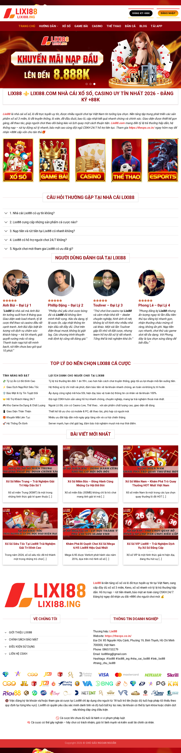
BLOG (143, 26)
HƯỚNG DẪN (47, 26)
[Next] (173, 59)
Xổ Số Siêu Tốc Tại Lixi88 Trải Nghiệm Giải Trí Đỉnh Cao (30, 545)
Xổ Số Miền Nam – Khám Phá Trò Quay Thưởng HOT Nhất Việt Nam (150, 483)
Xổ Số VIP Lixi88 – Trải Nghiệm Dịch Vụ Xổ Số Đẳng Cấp (150, 545)
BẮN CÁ (130, 26)
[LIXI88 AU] (20, 13)
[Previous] (8, 59)
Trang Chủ (27, 26)
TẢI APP (156, 26)
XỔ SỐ (66, 26)
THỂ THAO (114, 26)
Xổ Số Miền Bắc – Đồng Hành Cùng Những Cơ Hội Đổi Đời (90, 483)
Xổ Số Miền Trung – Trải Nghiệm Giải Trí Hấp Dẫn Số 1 (30, 483)
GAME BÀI (81, 26)
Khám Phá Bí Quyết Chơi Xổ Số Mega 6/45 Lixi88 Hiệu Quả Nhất (90, 545)
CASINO (97, 26)
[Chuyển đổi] (6, 213)
